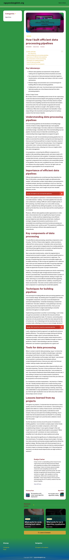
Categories (6, 547)
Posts (4, 549)
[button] (37, 484)
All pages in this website (41, 547)
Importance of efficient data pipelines (36, 57)
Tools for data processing (33, 62)
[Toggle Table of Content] (61, 51)
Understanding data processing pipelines (37, 55)
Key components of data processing (36, 58)
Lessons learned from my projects (35, 64)
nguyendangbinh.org (14, 3)
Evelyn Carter (39, 459)
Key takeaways (32, 53)
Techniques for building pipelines (35, 60)
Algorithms (8, 17)
